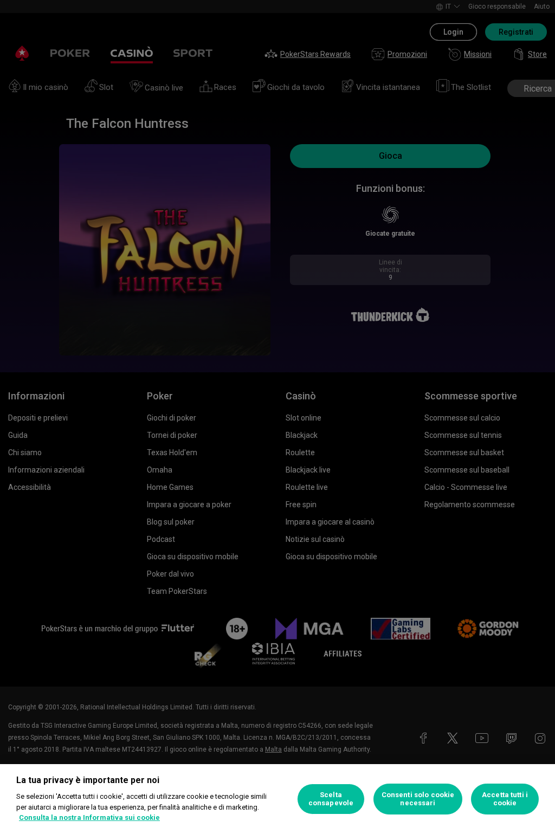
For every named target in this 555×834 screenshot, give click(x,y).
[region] (277, 799)
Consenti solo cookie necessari (418, 799)
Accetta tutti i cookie (505, 799)
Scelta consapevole (330, 799)
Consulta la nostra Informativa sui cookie (89, 817)
